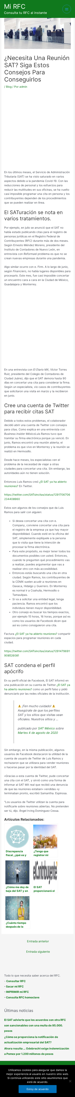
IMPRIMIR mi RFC (17, 991)
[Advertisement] (37, 131)
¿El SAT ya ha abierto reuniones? (36, 633)
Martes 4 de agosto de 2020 (38, 733)
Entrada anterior (38, 941)
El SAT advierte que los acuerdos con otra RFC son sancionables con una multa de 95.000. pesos (35, 1025)
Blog (9, 86)
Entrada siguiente (38, 951)
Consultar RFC (16, 981)
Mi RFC (14, 6)
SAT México (46, 728)
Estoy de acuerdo (38, 1089)
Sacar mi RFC (15, 986)
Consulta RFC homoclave (22, 997)
